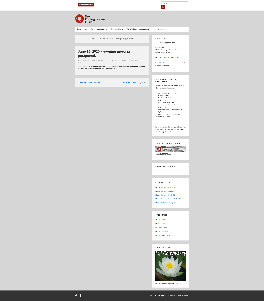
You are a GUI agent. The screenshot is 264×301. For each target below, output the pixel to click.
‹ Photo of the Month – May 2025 (89, 83)
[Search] (163, 7)
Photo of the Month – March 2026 (165, 195)
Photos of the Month (161, 231)
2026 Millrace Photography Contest (140, 29)
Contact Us (162, 29)
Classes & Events (160, 224)
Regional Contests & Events (163, 235)
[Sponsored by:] (170, 281)
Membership (116, 29)
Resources (101, 29)
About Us (89, 29)
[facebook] (81, 296)
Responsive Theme (183, 295)
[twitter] (76, 296)
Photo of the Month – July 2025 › (134, 83)
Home (79, 29)
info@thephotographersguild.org (169, 57)
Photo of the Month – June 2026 (165, 187)
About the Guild (126, 60)
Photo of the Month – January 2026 (165, 203)
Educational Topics (161, 227)
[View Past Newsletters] (170, 155)
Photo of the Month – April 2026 (164, 191)
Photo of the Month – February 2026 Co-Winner (169, 199)
